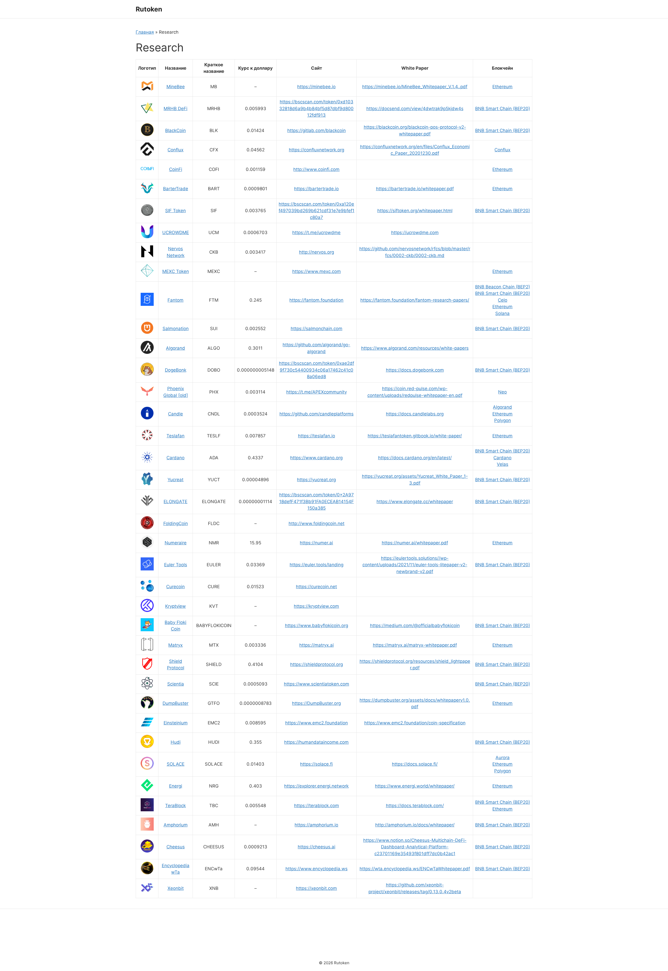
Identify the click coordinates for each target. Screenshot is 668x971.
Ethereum (502, 86)
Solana (502, 313)
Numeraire (176, 542)
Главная (145, 32)
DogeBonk (175, 370)
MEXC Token (175, 271)
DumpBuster (175, 703)
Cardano (175, 457)
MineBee (175, 86)
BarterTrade (175, 188)
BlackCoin (175, 130)
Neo (502, 392)
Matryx (175, 645)
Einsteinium (176, 722)
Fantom (175, 300)
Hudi (176, 742)
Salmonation (176, 328)
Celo (502, 300)
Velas (502, 464)
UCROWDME (175, 232)
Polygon (502, 420)
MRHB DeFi (175, 108)
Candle (175, 413)
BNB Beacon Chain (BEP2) (502, 286)
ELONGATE (175, 501)
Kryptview (175, 606)
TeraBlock (175, 805)
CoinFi (175, 169)
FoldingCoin (175, 523)
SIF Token (175, 210)
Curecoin (175, 586)
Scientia (175, 684)
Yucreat (175, 479)
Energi (175, 786)
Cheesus (175, 846)
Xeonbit (176, 888)
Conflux (175, 149)
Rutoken (149, 9)
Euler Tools (175, 564)
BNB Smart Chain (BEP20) (502, 108)
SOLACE (175, 764)
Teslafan (175, 435)
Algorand (175, 348)
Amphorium (176, 824)
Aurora (503, 757)
